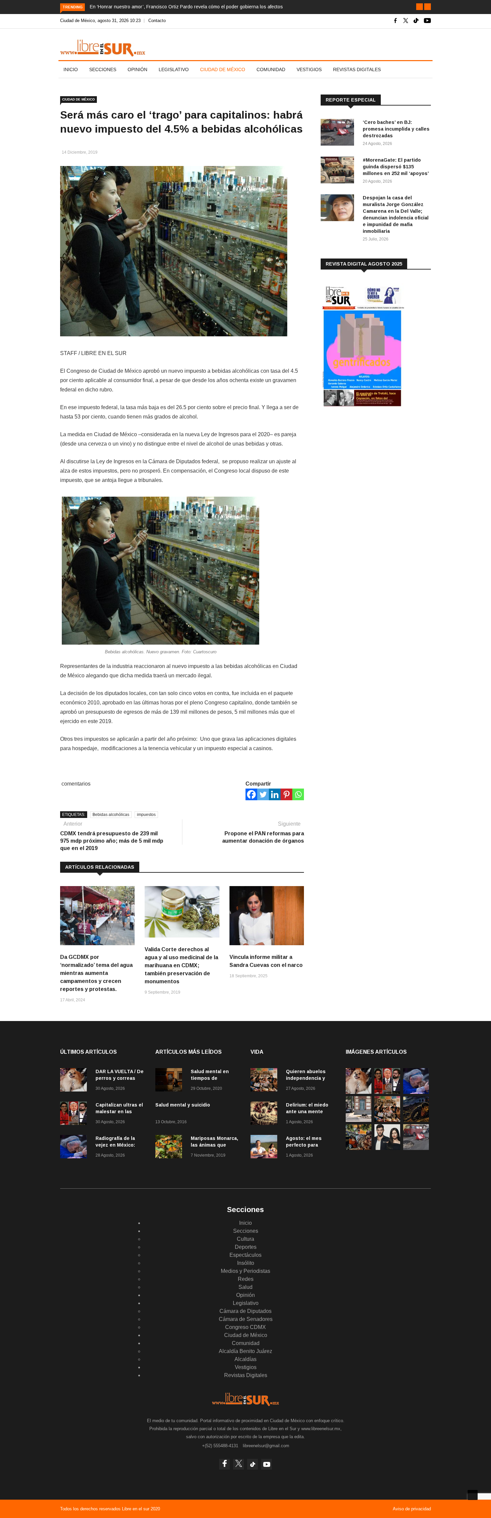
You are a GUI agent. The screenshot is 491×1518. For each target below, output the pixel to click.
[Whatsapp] (298, 794)
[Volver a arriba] (473, 1495)
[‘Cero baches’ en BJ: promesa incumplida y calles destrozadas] (339, 133)
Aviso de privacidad (412, 1508)
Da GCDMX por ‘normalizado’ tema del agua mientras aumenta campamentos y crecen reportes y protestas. (96, 973)
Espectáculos (245, 1255)
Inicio (70, 69)
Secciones (102, 69)
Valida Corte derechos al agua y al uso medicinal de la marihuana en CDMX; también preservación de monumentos (181, 965)
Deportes (246, 1247)
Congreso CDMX (245, 1327)
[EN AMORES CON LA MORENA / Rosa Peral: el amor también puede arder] (387, 1148)
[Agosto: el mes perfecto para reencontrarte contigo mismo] (266, 1148)
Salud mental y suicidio (182, 1105)
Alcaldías (245, 1359)
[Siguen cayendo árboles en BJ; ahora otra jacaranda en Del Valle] (358, 1148)
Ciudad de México (222, 69)
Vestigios (309, 69)
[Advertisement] (371, 467)
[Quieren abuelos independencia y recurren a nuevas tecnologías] (266, 1081)
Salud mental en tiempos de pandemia (210, 1078)
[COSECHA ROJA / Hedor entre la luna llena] (416, 1120)
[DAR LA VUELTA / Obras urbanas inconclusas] (358, 1120)
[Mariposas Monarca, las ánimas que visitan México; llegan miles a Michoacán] (170, 1148)
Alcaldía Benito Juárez (245, 1351)
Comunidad (271, 69)
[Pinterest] (286, 794)
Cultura (245, 1239)
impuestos (146, 814)
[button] (419, 6)
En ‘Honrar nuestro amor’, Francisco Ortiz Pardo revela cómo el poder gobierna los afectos (186, 6)
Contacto (157, 20)
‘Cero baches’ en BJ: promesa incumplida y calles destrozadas (396, 129)
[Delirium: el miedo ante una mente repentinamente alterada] (266, 1114)
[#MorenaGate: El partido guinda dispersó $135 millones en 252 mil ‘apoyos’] (339, 171)
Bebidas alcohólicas (111, 814)
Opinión (137, 69)
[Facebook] (251, 794)
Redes (246, 1279)
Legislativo (174, 69)
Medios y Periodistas (245, 1271)
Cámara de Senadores (246, 1319)
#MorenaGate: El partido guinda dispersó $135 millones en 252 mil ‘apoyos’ (396, 166)
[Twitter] (263, 794)
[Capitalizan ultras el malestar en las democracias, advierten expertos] (75, 1114)
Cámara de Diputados (245, 1311)
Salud (245, 1287)
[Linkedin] (275, 794)
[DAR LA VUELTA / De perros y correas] (75, 1081)
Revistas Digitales (357, 69)
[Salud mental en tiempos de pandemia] (170, 1081)
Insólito (245, 1263)
